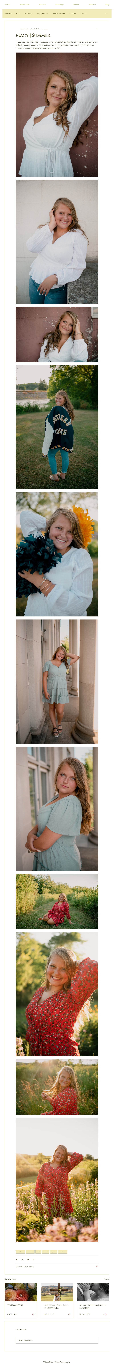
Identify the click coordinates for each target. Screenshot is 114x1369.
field (38, 1252)
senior (46, 1252)
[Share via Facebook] (17, 1259)
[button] (106, 13)
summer (30, 1252)
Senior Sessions (59, 13)
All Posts (8, 13)
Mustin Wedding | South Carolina (93, 1306)
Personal (84, 13)
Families (73, 13)
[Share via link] (33, 1259)
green (54, 1252)
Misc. (18, 13)
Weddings (28, 13)
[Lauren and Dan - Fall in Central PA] (57, 1292)
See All (106, 1279)
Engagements (42, 13)
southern (63, 1252)
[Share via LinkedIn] (28, 1259)
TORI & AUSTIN (15, 1305)
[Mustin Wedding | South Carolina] (93, 1292)
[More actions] (97, 28)
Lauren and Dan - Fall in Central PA (56, 1306)
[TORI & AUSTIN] (21, 1292)
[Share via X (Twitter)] (22, 1259)
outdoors (20, 1252)
